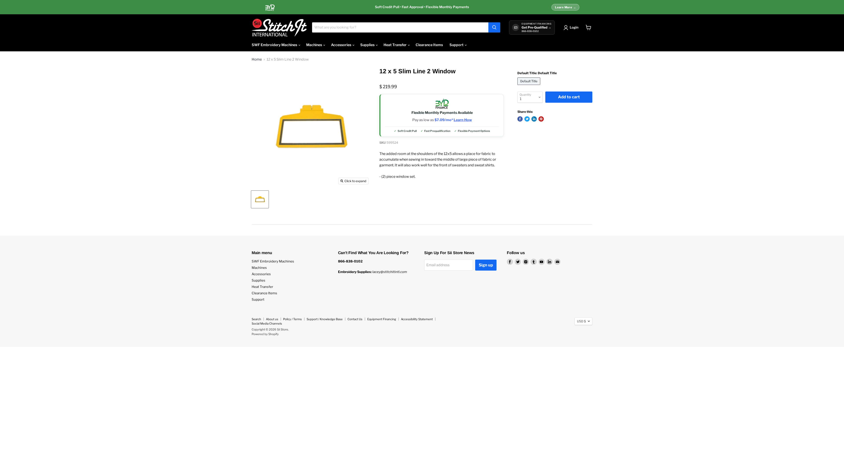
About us (272, 319)
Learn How (463, 120)
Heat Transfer (395, 45)
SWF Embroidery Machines (275, 45)
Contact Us (354, 319)
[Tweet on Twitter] (527, 119)
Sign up (486, 265)
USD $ (581, 321)
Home (257, 59)
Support (456, 45)
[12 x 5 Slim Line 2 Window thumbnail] (260, 199)
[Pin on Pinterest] (541, 119)
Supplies (367, 45)
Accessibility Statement (417, 319)
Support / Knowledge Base (325, 319)
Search (256, 319)
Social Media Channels (267, 323)
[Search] (494, 27)
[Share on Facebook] (520, 119)
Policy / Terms (292, 319)
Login (574, 27)
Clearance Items (429, 45)
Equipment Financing (381, 319)
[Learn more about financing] (422, 7)
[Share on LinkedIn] (534, 119)
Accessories (341, 45)
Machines (314, 45)
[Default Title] (529, 86)
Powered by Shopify (265, 334)
